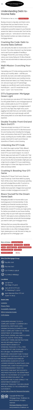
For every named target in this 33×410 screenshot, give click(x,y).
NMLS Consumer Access (9, 312)
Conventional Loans (7, 249)
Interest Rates (18, 245)
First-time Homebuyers (24, 247)
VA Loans (26, 245)
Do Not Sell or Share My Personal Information (15, 391)
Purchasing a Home (23, 18)
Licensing (4, 303)
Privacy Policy (5, 306)
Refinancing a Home (7, 245)
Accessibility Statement (8, 309)
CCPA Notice (5, 315)
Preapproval (17, 249)
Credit (3, 247)
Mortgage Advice (11, 247)
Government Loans (7, 252)
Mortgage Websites (15, 405)
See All (18, 252)
